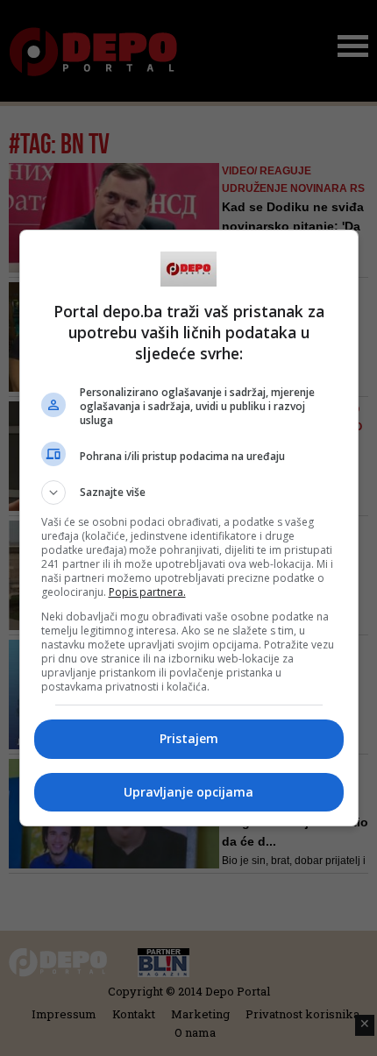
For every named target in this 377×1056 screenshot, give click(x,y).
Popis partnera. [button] (147, 592)
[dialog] (189, 528)
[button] (189, 492)
